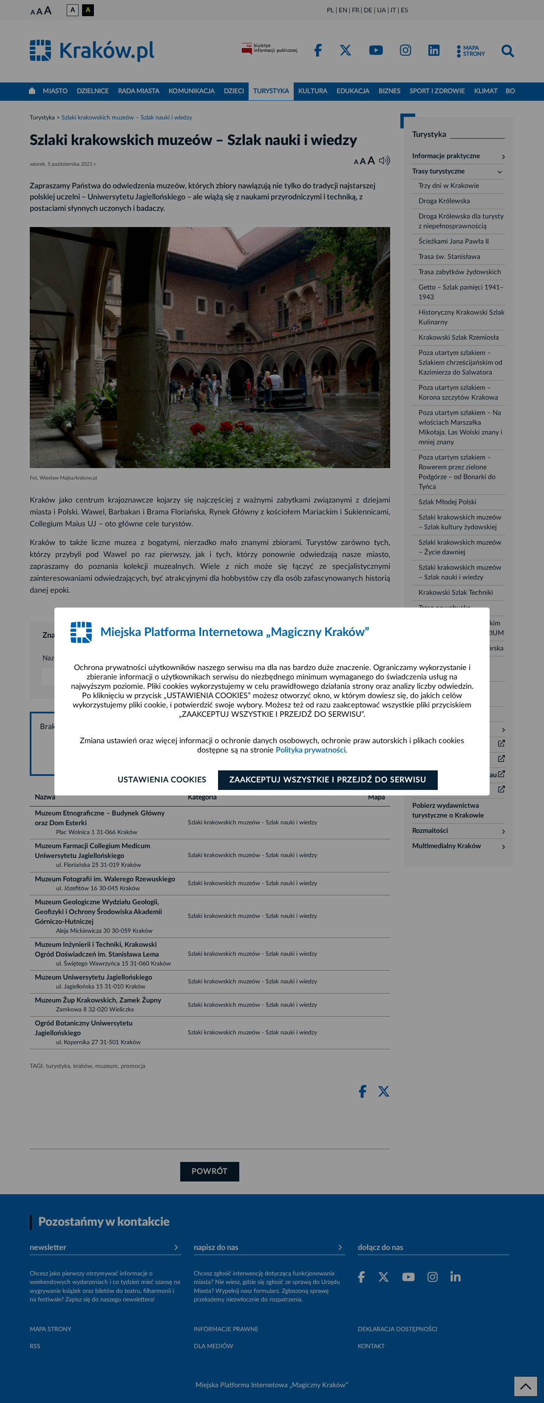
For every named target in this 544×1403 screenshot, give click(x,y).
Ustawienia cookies (162, 780)
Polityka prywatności (311, 750)
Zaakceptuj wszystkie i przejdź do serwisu (328, 780)
